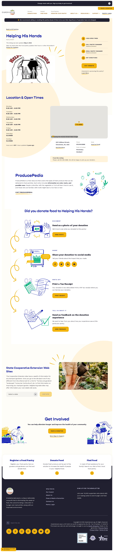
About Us (49, 495)
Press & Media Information (55, 498)
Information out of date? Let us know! (9, 549)
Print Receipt (60, 295)
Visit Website (89, 65)
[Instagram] (21, 531)
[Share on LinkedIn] (68, 264)
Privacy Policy (94, 530)
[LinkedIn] (34, 531)
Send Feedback (60, 329)
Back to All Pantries (12, 29)
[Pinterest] (28, 531)
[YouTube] (41, 531)
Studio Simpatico (93, 526)
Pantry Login (107, 13)
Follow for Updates (12, 47)
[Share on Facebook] (55, 264)
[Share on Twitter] (61, 264)
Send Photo (59, 234)
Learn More (85, 73)
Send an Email (95, 144)
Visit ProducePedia (23, 192)
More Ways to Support (57, 436)
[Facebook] (15, 531)
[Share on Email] (74, 264)
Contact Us (50, 501)
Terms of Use (103, 530)
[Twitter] (9, 531)
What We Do (50, 489)
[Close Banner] (109, 3)
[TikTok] (47, 531)
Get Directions (60, 147)
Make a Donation (106, 8)
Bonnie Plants (103, 528)
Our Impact (50, 492)
